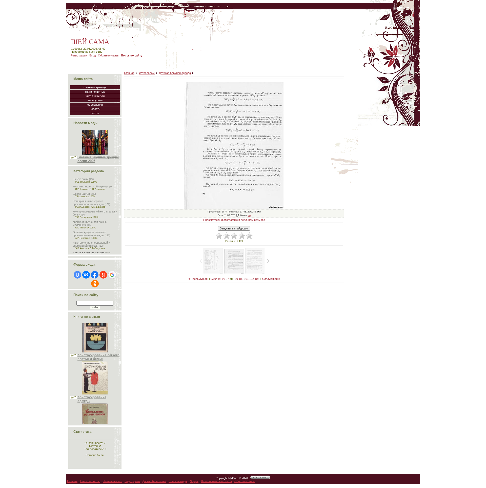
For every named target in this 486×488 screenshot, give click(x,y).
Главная (129, 72)
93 (212, 278)
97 (227, 278)
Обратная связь (108, 55)
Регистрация (79, 55)
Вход (92, 55)
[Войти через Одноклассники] (95, 283)
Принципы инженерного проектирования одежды (88, 203)
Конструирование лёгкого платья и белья (98, 344)
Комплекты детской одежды (90, 186)
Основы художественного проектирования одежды (89, 234)
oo (249, 215)
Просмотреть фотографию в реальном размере (234, 219)
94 (215, 278)
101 (246, 278)
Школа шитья (81, 193)
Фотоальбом (147, 72)
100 (241, 278)
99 (236, 278)
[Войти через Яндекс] (103, 275)
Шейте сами (80, 179)
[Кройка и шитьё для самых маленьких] (95, 422)
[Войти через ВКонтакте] (86, 275)
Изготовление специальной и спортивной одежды (91, 244)
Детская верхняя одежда (89, 253)
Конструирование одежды (91, 386)
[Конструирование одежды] (95, 380)
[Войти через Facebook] (94, 275)
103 (257, 278)
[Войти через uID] (77, 275)
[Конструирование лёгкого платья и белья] (95, 338)
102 (251, 278)
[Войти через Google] (112, 275)
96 (223, 278)
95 (219, 278)
